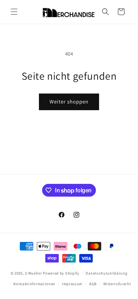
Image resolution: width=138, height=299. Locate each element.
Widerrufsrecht (117, 283)
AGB (93, 283)
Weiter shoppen (69, 101)
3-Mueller (33, 272)
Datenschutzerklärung (106, 273)
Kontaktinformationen (34, 283)
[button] (14, 11)
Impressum (72, 283)
